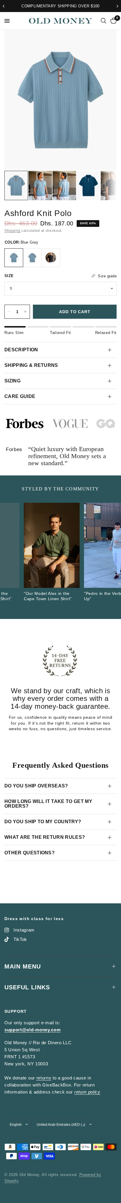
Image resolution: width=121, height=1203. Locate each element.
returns (43, 1077)
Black (50, 257)
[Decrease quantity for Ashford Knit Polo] (9, 311)
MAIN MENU (22, 966)
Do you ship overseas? (36, 785)
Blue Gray (13, 257)
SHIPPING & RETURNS (31, 365)
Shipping (12, 231)
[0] (112, 21)
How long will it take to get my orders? (48, 804)
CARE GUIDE (19, 396)
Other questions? (29, 852)
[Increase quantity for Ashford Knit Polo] (25, 311)
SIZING (12, 380)
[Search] (103, 21)
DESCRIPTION (21, 349)
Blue (32, 257)
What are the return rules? (44, 837)
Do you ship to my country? (42, 821)
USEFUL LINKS (27, 987)
